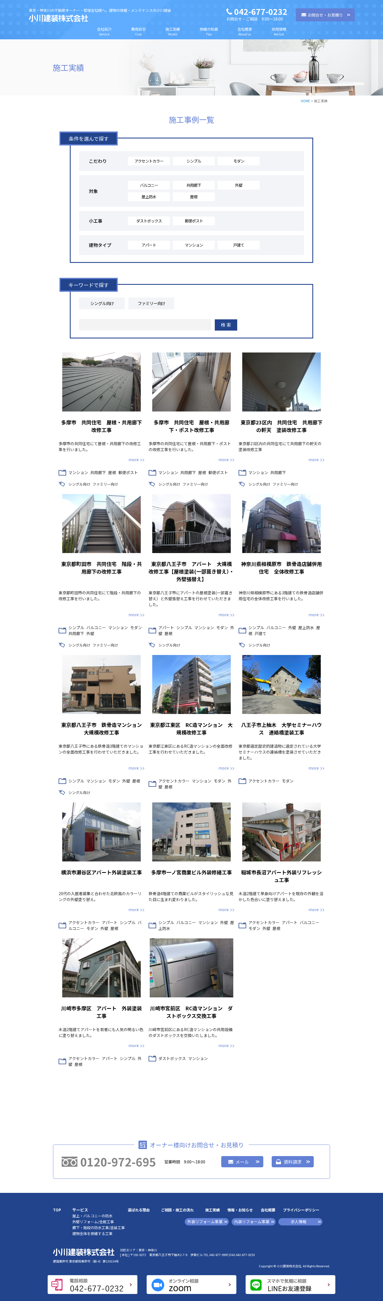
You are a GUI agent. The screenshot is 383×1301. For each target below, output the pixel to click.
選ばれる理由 (139, 1210)
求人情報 (298, 1221)
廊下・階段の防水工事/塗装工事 (98, 1227)
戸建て (238, 245)
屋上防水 (149, 196)
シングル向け (102, 303)
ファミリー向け (151, 303)
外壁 (238, 185)
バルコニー (149, 185)
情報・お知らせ (240, 1210)
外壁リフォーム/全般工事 (93, 1221)
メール (242, 1161)
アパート (149, 245)
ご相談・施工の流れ (177, 1210)
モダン (238, 161)
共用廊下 (193, 185)
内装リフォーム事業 (251, 1221)
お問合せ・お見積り (325, 15)
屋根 (193, 196)
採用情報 (279, 31)
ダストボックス (149, 221)
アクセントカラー (149, 161)
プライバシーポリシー (301, 1210)
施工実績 (172, 31)
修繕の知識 (209, 31)
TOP (57, 1210)
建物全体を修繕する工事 (92, 1233)
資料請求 (293, 1161)
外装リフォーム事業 (205, 1221)
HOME (305, 100)
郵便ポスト (194, 221)
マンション (194, 245)
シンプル (193, 161)
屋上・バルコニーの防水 (92, 1215)
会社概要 (244, 31)
